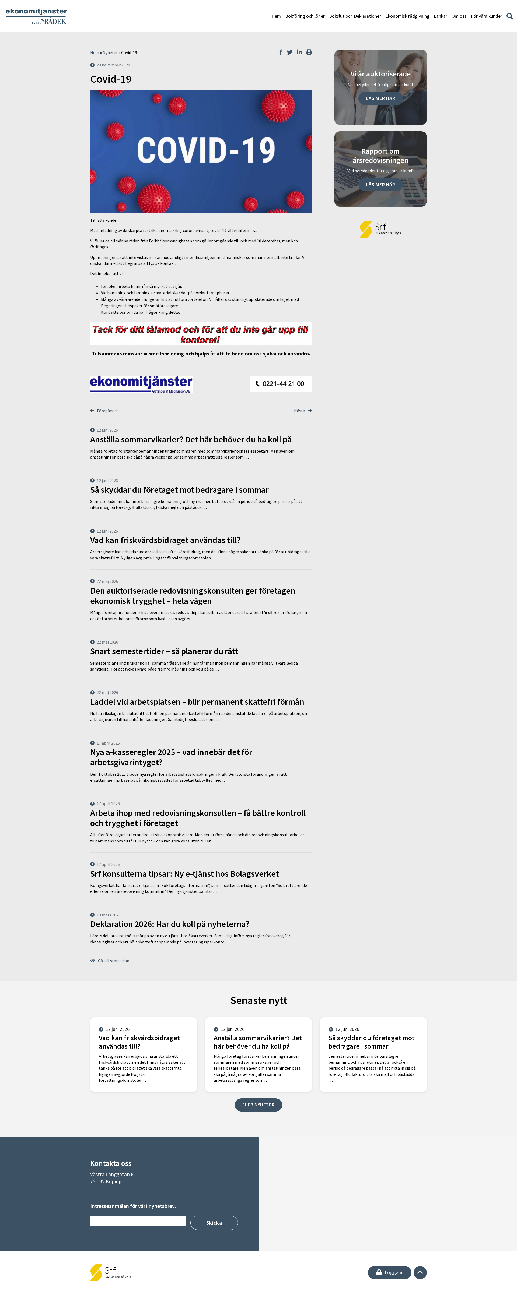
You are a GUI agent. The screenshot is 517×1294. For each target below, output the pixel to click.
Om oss (459, 16)
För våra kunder (486, 16)
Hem (276, 16)
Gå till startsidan (113, 960)
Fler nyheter (258, 1105)
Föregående (107, 410)
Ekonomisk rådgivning (407, 16)
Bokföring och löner (305, 16)
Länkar (440, 16)
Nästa (300, 410)
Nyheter (110, 52)
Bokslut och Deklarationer (355, 16)
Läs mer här (380, 98)
